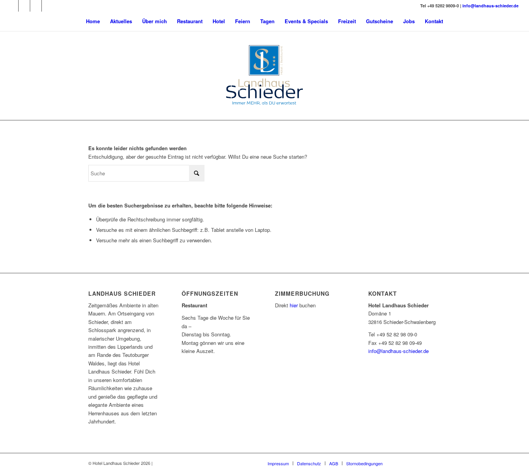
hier (294, 305)
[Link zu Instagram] (24, 6)
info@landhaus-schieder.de (490, 6)
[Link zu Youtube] (35, 6)
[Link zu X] (47, 6)
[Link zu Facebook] (12, 6)
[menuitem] (93, 21)
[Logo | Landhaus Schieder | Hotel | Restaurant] (264, 75)
